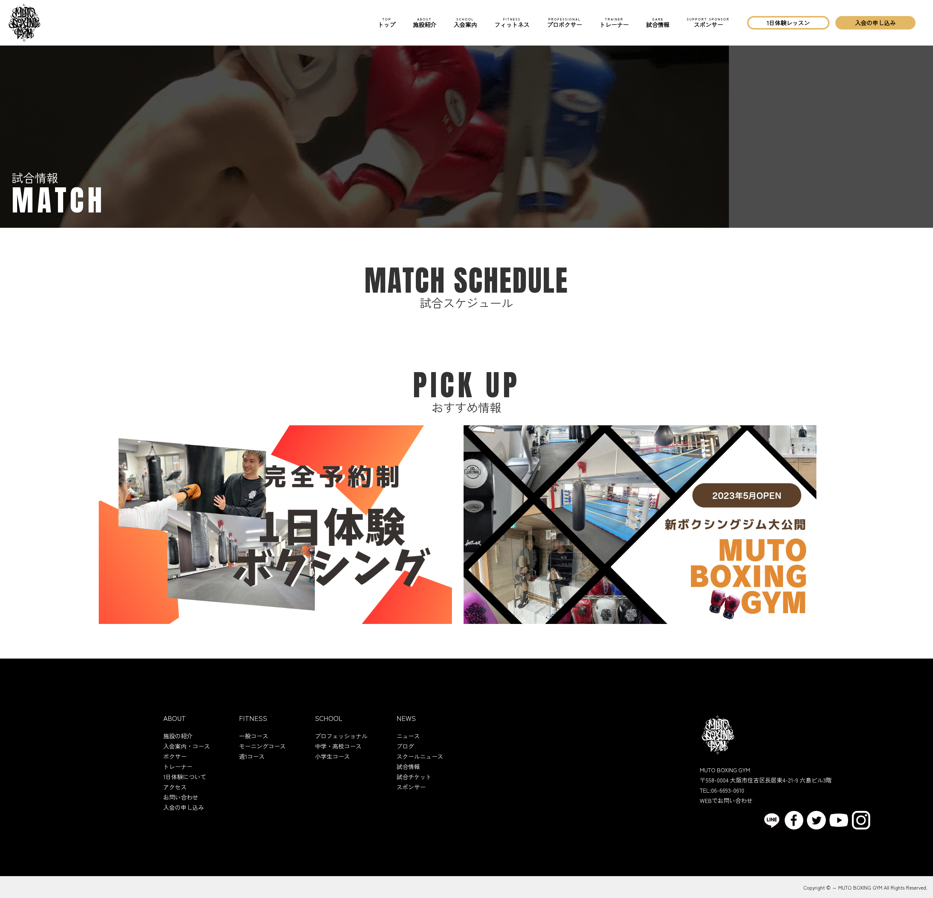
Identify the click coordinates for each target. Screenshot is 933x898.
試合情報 (658, 22)
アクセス (175, 786)
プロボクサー (564, 22)
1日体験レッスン (788, 22)
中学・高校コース (338, 746)
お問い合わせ (180, 797)
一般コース (253, 735)
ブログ (405, 746)
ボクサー (175, 756)
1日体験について (184, 776)
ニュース (408, 735)
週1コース (252, 756)
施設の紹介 (177, 735)
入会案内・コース (186, 746)
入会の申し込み (875, 22)
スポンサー (708, 22)
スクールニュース (420, 756)
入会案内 (465, 22)
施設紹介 (424, 22)
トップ (386, 22)
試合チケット (414, 776)
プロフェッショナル (341, 735)
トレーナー (614, 22)
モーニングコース (262, 746)
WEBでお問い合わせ (726, 800)
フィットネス (512, 22)
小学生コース (332, 756)
